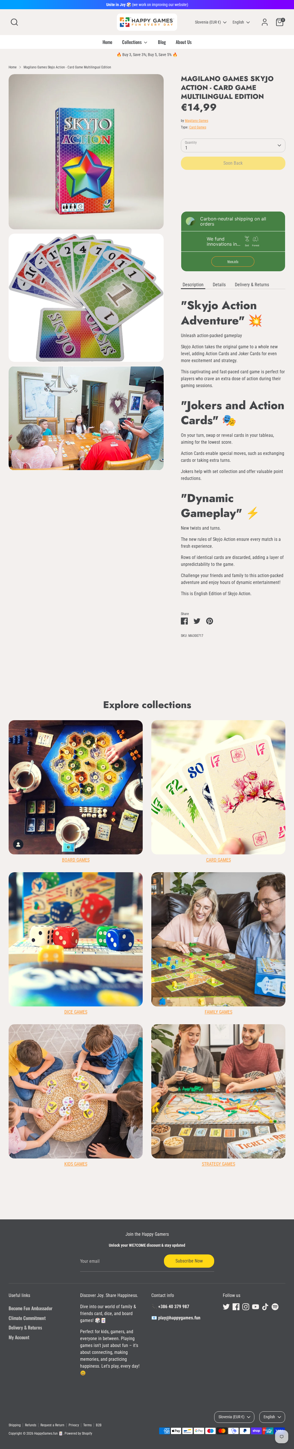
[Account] (264, 22)
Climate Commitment (27, 1318)
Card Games (197, 127)
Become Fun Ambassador (31, 1308)
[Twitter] (226, 1306)
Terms (87, 1425)
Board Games (76, 860)
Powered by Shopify (78, 1433)
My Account (19, 1337)
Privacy (74, 1425)
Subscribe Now (189, 1261)
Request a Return (52, 1425)
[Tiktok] (265, 1306)
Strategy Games (218, 1164)
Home (107, 42)
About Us (184, 42)
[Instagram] (245, 1306)
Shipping (15, 1425)
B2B (99, 1425)
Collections (132, 42)
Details (219, 284)
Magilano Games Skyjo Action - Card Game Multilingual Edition (67, 67)
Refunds (30, 1425)
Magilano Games (196, 121)
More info (232, 261)
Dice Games (75, 1012)
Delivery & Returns (252, 284)
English (238, 22)
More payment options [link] (233, 195)
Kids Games (75, 1164)
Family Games (218, 1012)
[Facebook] (236, 1306)
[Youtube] (255, 1306)
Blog (162, 42)
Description (193, 284)
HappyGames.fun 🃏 (48, 1433)
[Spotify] (275, 1306)
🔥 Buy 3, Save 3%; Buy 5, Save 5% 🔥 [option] (147, 54)
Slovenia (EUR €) (208, 22)
